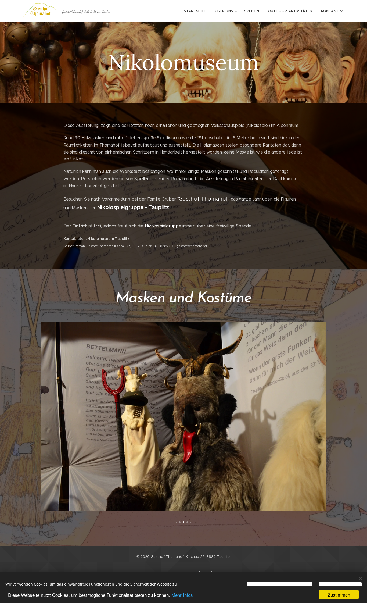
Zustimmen (339, 594)
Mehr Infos (182, 594)
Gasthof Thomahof (203, 198)
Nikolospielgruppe (163, 226)
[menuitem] (196, 11)
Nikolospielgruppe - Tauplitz (133, 207)
